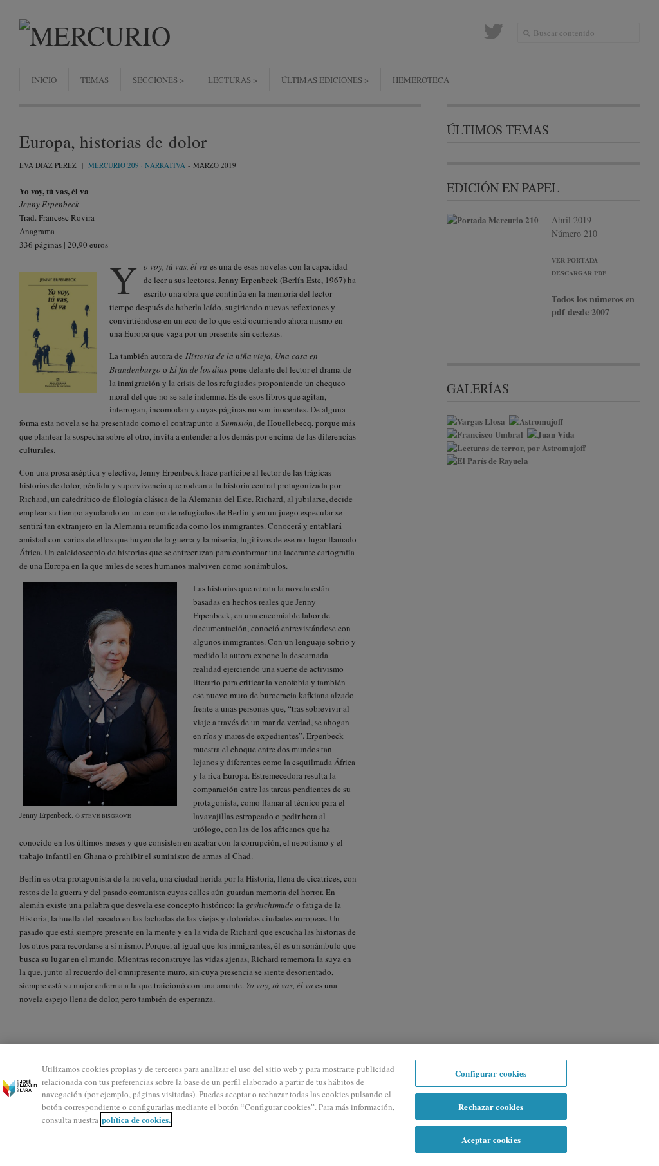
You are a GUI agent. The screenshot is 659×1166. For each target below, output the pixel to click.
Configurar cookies (490, 1073)
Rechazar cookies (490, 1106)
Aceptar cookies (491, 1139)
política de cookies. (136, 1119)
